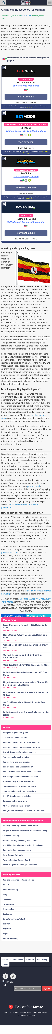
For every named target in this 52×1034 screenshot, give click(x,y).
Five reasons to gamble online (16, 757)
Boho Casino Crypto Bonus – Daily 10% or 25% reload (25, 713)
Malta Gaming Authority (13, 855)
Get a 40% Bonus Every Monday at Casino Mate (26, 664)
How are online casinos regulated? (18, 766)
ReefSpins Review (26, 193)
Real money (42, 959)
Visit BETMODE (26, 142)
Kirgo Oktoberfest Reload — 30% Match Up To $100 (25, 626)
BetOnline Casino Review (26, 102)
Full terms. (29, 107)
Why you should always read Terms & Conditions (24, 810)
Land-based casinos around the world (19, 786)
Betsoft (6, 884)
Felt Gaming (8, 899)
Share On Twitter (37, 616)
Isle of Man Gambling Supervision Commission (23, 845)
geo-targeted (33, 486)
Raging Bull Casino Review (26, 238)
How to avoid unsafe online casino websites (22, 771)
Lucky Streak (8, 904)
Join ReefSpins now (26, 187)
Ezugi (5, 894)
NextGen (6, 923)
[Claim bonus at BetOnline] (25, 70)
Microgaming (8, 909)
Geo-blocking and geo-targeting (16, 762)
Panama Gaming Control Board (16, 860)
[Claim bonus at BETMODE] (25, 116)
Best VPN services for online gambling (19, 752)
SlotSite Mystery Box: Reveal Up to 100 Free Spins (24, 703)
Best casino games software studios (18, 880)
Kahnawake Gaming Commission (17, 850)
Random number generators (15, 801)
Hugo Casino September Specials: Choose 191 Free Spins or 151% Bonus (25, 683)
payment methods (9, 552)
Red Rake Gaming (10, 938)
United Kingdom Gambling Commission (20, 864)
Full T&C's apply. (29, 198)
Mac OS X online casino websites (17, 796)
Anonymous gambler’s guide (15, 732)
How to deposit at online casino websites (20, 776)
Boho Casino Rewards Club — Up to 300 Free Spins (25, 673)
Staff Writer (26, 15)
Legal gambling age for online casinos (19, 791)
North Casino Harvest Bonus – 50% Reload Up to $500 (25, 693)
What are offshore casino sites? (16, 805)
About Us (30, 959)
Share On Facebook (13, 616)
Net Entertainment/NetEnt (14, 919)
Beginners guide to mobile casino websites (21, 747)
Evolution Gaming (10, 889)
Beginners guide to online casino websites (21, 742)
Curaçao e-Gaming (11, 835)
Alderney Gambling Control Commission (20, 825)
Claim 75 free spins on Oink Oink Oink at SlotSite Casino (22, 656)
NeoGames (7, 914)
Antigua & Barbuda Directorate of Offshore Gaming (25, 830)
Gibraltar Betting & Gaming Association (20, 840)
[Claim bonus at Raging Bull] (25, 207)
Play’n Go (7, 928)
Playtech (6, 933)
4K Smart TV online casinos (15, 737)
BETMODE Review (26, 147)
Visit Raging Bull (26, 233)
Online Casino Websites (13, 959)
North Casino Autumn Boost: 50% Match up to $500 (25, 636)
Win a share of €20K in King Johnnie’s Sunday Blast (25, 646)
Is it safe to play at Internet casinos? (18, 781)
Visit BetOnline (26, 96)
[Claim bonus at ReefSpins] (25, 162)
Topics (5, 964)
